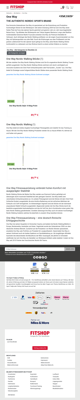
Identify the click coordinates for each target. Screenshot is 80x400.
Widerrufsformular (12, 365)
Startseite (9, 13)
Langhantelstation (13, 386)
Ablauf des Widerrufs (47, 365)
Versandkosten (11, 363)
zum (12, 342)
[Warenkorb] (72, 7)
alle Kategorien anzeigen (16, 53)
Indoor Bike (56, 379)
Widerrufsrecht (45, 363)
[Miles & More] (40, 321)
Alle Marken (17, 13)
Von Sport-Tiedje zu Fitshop (15, 278)
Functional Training (36, 386)
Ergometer (33, 374)
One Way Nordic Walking (19, 124)
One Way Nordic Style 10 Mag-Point (23, 106)
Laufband (56, 374)
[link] (34, 258)
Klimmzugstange (35, 388)
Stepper (55, 384)
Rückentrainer (12, 388)
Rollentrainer (34, 384)
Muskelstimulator (58, 388)
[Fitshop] (17, 7)
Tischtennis (11, 379)
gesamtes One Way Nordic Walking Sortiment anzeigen (25, 137)
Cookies (9, 360)
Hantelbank (33, 379)
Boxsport (33, 381)
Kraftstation (34, 376)
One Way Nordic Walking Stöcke (23, 59)
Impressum (44, 360)
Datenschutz (44, 358)
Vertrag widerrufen (40, 348)
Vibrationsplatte (13, 391)
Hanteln (10, 381)
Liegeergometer (57, 381)
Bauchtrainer (57, 386)
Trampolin (56, 376)
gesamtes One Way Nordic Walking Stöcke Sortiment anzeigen (27, 74)
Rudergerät (11, 376)
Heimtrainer (11, 384)
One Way (24, 13)
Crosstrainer (11, 374)
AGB (8, 358)
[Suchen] (67, 7)
